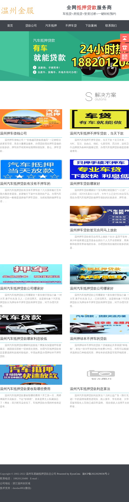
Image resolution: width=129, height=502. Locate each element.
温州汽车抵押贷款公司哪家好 (22, 288)
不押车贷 (71, 25)
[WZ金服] (17, 14)
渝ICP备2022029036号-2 (95, 473)
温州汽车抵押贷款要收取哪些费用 (25, 389)
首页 (10, 25)
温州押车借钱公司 (13, 133)
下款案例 (91, 25)
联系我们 (111, 25)
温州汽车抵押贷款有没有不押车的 (25, 183)
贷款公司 (31, 25)
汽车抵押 (51, 25)
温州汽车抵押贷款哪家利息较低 (23, 338)
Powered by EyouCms (68, 473)
